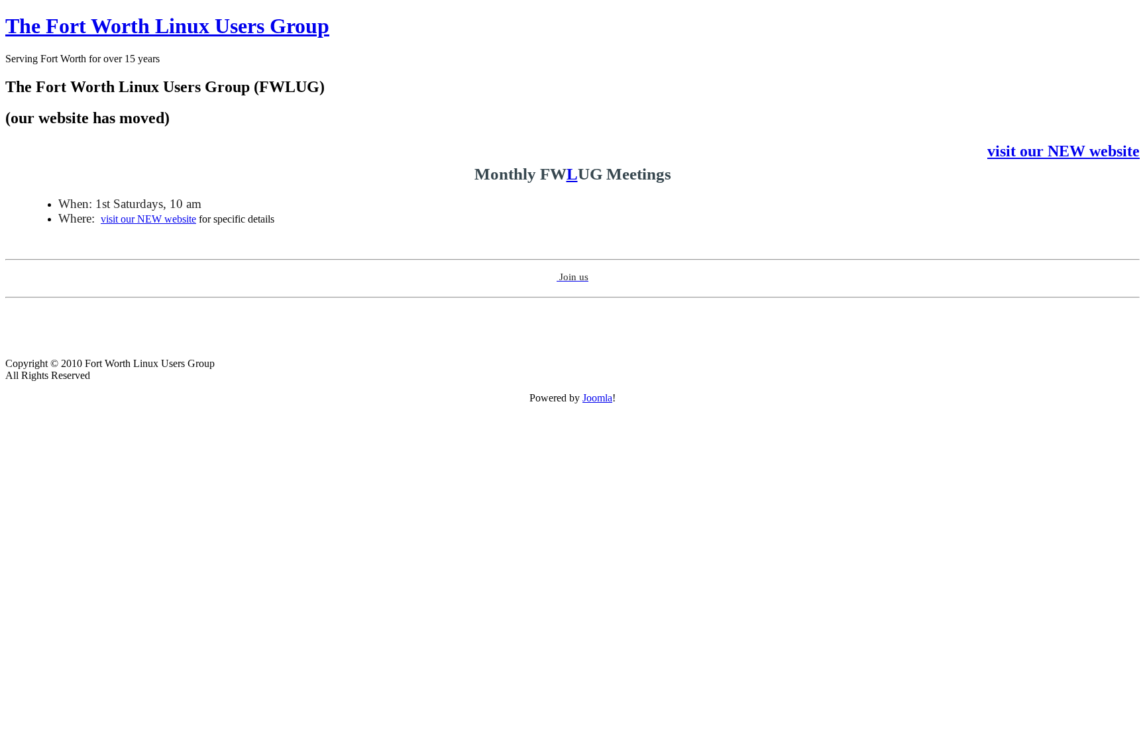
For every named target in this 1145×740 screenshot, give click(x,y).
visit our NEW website (148, 219)
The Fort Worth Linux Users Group (167, 26)
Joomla (597, 397)
